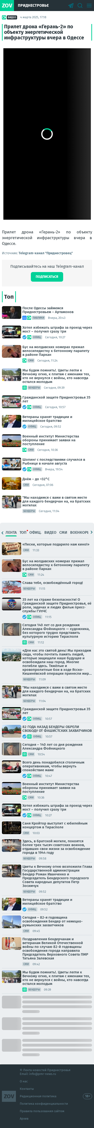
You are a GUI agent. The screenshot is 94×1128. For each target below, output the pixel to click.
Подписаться (47, 277)
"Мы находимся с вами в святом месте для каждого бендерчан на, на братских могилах (56, 501)
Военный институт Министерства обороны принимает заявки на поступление (50, 440)
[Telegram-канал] (71, 5)
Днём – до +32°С (36, 479)
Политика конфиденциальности (44, 1103)
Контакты (27, 1089)
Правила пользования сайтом (42, 1111)
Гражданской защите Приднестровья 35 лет (56, 399)
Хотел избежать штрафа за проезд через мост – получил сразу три (57, 329)
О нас (24, 1081)
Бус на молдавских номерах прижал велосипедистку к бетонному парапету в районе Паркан (55, 351)
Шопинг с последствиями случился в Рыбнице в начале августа (53, 461)
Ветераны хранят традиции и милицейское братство (47, 419)
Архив (24, 1118)
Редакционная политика (38, 1096)
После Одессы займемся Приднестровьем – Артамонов (48, 310)
